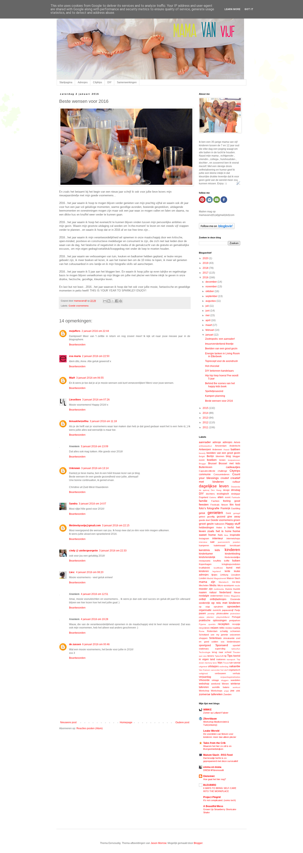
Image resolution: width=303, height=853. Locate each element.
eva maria (75, 356)
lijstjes (214, 574)
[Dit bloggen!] (109, 301)
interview (203, 542)
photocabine (222, 613)
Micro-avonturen (225, 585)
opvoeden (233, 606)
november (211, 286)
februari (210, 330)
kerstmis (204, 550)
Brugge (202, 463)
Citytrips (97, 82)
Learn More (232, 9)
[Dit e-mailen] (105, 301)
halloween (219, 524)
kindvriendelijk (207, 557)
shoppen (203, 638)
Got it (248, 9)
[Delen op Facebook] (117, 301)
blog (228, 456)
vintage (215, 680)
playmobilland (222, 617)
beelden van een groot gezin (223, 453)
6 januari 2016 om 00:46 (96, 644)
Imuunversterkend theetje (219, 343)
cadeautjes (233, 467)
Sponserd (221, 645)
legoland (217, 571)
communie (205, 474)
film (232, 504)
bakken (235, 449)
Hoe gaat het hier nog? (214, 779)
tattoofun (235, 649)
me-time (236, 582)
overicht (217, 610)
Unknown (74, 468)
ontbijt (202, 599)
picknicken (235, 613)
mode (237, 585)
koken (236, 560)
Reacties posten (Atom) (89, 728)
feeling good (231, 501)
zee (232, 690)
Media (212, 585)
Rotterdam (212, 631)
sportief (236, 645)
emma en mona (212, 767)
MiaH (72, 377)
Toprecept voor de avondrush (221, 361)
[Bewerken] (238, 184)
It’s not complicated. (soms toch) (219, 800)
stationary (204, 648)
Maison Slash (233, 578)
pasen (202, 613)
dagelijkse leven (214, 486)
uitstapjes (213, 666)
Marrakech (224, 582)
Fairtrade (236, 497)
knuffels (217, 560)
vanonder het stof (219, 670)
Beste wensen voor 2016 (219, 400)
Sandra (73, 503)
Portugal (236, 617)
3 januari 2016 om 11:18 (103, 421)
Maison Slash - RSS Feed (218, 755)
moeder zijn (206, 588)
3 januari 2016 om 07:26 (96, 399)
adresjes (227, 442)
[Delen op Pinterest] (121, 301)
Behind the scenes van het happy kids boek (220, 385)
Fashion (215, 501)
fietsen (224, 504)
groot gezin (206, 523)
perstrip (211, 613)
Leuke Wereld (211, 730)
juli (207, 305)
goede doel (204, 520)
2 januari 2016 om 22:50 (95, 356)
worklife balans (221, 687)
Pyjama (202, 624)
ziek (238, 690)
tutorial (237, 662)
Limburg (224, 574)
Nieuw (237, 592)
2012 (206, 422)
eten (220, 497)
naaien (203, 592)
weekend (215, 683)
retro (221, 627)
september (212, 296)
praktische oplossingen (213, 620)
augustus (211, 301)
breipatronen (234, 460)
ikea (226, 535)
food (237, 504)
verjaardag (205, 676)
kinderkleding (232, 553)
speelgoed (205, 645)
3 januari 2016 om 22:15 (115, 525)
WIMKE (207, 709)
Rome (201, 631)
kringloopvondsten (231, 564)
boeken (212, 459)
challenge (222, 471)
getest (202, 516)
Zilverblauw (210, 718)
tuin (231, 662)
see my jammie (219, 634)
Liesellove (75, 399)
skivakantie (229, 638)
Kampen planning (215, 395)
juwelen (236, 542)
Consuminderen (221, 474)
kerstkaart (235, 545)
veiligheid (203, 673)
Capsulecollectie (207, 471)
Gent (228, 513)
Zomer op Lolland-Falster (215, 712)
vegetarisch (234, 670)
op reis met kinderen (225, 602)
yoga (226, 691)
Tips (230, 655)
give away (233, 516)
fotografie (213, 508)
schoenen (235, 631)
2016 (206, 277)
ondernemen (216, 595)
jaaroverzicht (224, 542)
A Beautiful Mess (213, 806)
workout (236, 687)
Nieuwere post (68, 722)
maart (209, 325)
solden (214, 641)
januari (210, 334)
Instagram (204, 538)
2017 (206, 272)
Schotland (204, 634)
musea (228, 589)
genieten (215, 512)
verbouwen (220, 673)
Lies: (72, 572)
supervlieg (220, 648)
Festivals (215, 504)
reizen (214, 627)
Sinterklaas (215, 638)
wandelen (235, 680)
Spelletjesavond (214, 391)
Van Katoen (204, 670)
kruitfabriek (204, 567)
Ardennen (217, 449)
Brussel (212, 463)
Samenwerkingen (127, 82)
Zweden (227, 694)
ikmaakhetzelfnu (78, 421)
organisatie (205, 610)
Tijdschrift (219, 656)
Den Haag (216, 490)
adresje (217, 442)
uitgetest (203, 666)
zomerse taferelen (211, 694)
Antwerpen (205, 449)
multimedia (219, 589)
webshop (204, 683)
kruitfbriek (218, 568)
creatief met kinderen (219, 479)
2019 (206, 263)
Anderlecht (234, 446)
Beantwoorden (77, 344)
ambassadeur (205, 446)
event (227, 497)
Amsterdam (221, 446)
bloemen (220, 456)
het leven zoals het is (219, 529)
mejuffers (74, 331)
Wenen (225, 683)
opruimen (218, 606)
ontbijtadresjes (218, 599)
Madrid (210, 578)
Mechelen (204, 585)
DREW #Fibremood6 (213, 770)
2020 (206, 258)
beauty (202, 453)
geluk (202, 513)
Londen (202, 578)
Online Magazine (232, 596)
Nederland (225, 592)
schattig (224, 631)
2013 (206, 417)
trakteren (220, 659)
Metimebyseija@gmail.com (85, 525)
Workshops (216, 690)
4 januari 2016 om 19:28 (94, 619)
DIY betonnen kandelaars (219, 370)
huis (220, 535)
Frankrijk (225, 508)
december (211, 281)
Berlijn (210, 456)
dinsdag (235, 490)
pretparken (234, 620)
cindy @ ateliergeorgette (83, 550)
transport (231, 659)
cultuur (236, 481)
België (202, 456)
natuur (213, 592)
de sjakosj (204, 490)
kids (217, 550)
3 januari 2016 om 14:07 (92, 503)
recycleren (204, 628)
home (228, 531)
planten (210, 617)
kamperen (204, 545)
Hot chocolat (212, 366)
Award (226, 449)
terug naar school (221, 652)
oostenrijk (204, 602)
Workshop (204, 690)
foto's (202, 508)
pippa (201, 617)
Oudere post (182, 722)
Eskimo (212, 497)
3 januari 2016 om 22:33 (113, 550)
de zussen (75, 644)
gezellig (211, 516)
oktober (210, 291)
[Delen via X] (113, 301)
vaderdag (223, 666)
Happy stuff (232, 523)
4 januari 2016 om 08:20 (89, 572)
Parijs (237, 610)
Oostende (235, 599)
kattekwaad (219, 545)
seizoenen (235, 634)
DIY (109, 82)
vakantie (234, 666)
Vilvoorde (204, 680)
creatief (225, 478)
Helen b (220, 527)
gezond (221, 516)
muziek (236, 589)
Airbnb (237, 442)
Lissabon (235, 574)
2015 (206, 408)
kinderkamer (206, 553)
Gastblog (235, 508)
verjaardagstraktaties (230, 677)
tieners (210, 656)
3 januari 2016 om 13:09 (94, 446)
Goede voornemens (79, 305)
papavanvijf (227, 610)
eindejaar (235, 494)
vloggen (225, 680)
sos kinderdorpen (230, 641)
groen (237, 520)
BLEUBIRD (209, 785)
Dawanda (235, 487)
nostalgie (204, 595)
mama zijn (207, 581)
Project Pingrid (212, 797)
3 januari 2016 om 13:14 (95, 468)
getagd (236, 513)
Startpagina (65, 82)
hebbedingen (206, 527)
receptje (236, 624)
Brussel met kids (229, 463)
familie (203, 500)
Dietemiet (209, 776)
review (228, 628)
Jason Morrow (158, 843)
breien (222, 460)
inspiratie (235, 535)
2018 (206, 268)
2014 (206, 413)
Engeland (203, 497)
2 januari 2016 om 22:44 (95, 331)
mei (208, 315)
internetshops (233, 538)
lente (227, 571)
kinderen (232, 550)
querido (212, 624)
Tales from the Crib (214, 743)
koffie (226, 560)
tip (225, 656)
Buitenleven (205, 467)
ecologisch (223, 493)
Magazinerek (220, 578)
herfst (231, 527)
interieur (217, 538)
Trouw (226, 663)
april (208, 320)
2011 (206, 427)
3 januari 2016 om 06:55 (90, 377)
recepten (223, 624)
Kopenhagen (205, 564)
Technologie (204, 652)
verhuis (236, 673)
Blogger (198, 843)
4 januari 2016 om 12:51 (94, 594)
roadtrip (236, 628)
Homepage (126, 722)
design (226, 490)
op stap (204, 606)
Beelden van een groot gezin (221, 348)
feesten (204, 504)
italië (212, 542)
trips (220, 662)
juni (208, 310)
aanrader (205, 442)
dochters (210, 494)
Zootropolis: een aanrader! (220, 338)
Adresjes (83, 82)
